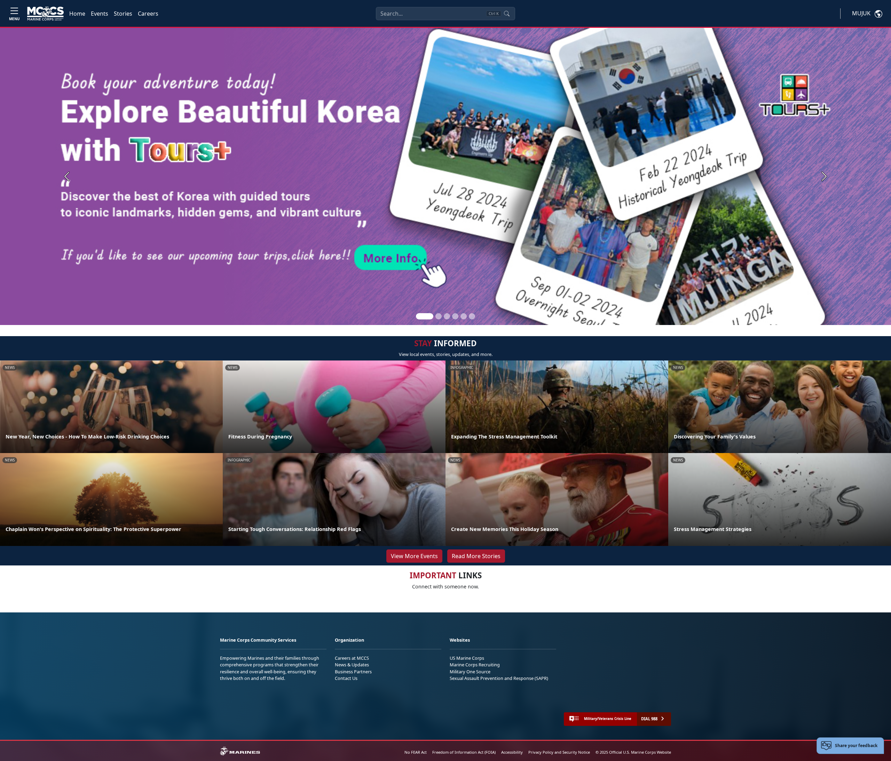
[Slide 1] (424, 316)
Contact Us (346, 678)
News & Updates (352, 664)
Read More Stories (476, 556)
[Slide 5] (463, 316)
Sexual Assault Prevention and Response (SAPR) (499, 678)
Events (99, 13)
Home (77, 13)
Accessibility (512, 752)
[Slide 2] (438, 316)
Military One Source (470, 671)
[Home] (45, 13)
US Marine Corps (467, 658)
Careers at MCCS (352, 658)
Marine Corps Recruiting (475, 664)
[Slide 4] (455, 316)
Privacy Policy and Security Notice (559, 752)
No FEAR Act (415, 752)
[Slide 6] (472, 316)
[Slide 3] (447, 316)
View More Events (414, 556)
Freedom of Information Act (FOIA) (464, 752)
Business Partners (353, 671)
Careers (148, 13)
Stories (123, 13)
